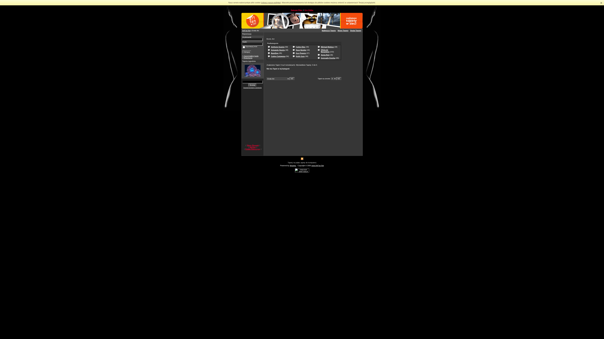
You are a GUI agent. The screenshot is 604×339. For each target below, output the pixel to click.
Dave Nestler (301, 50)
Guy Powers (301, 53)
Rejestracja (248, 58)
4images (293, 166)
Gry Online (309, 10)
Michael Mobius (327, 47)
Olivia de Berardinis (325, 51)
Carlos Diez (300, 47)
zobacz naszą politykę (270, 3)
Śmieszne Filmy (296, 10)
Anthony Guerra (277, 47)
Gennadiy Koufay (328, 58)
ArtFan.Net (246, 31)
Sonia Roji (325, 55)
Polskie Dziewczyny (252, 149)
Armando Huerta (278, 50)
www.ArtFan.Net (317, 166)
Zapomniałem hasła (251, 56)
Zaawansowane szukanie (252, 88)
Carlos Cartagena (278, 56)
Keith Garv (300, 56)
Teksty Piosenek (253, 145)
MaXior (253, 147)
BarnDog (274, 53)
